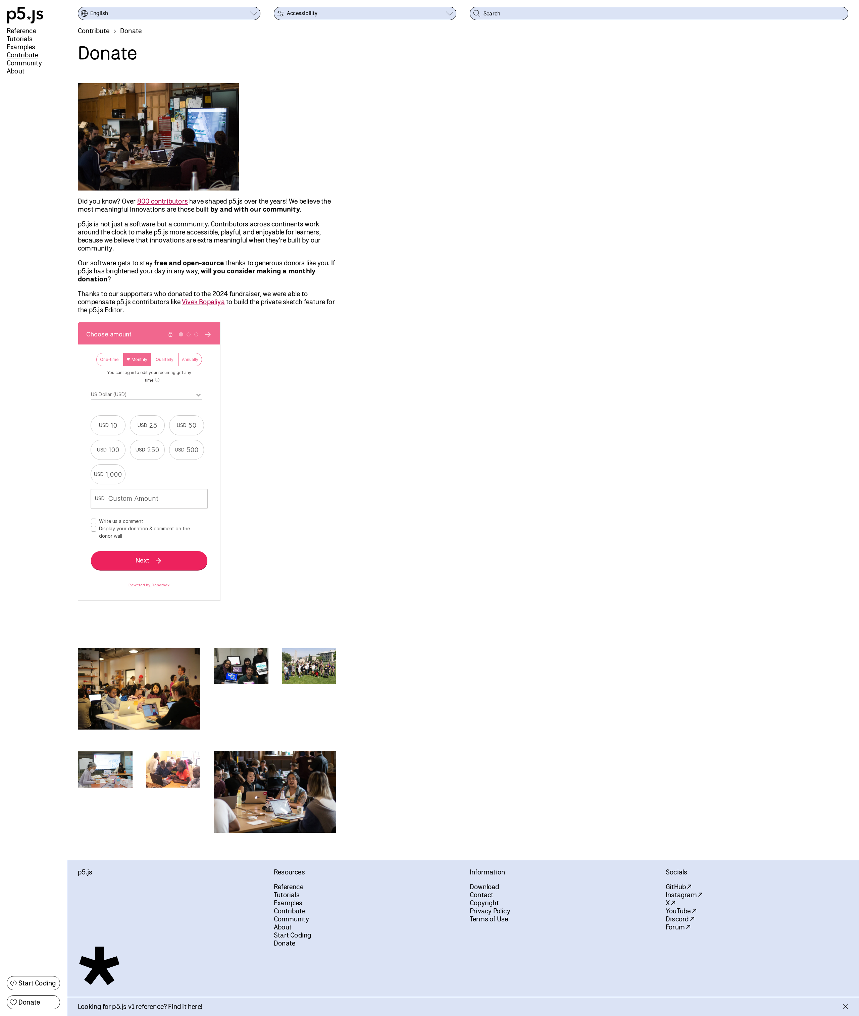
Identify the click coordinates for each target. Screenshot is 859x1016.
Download (484, 887)
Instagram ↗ (684, 895)
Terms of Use (489, 919)
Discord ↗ (680, 919)
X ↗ (670, 903)
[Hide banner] (845, 1007)
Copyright (484, 903)
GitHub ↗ (679, 887)
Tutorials (20, 39)
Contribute (22, 55)
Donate (29, 1002)
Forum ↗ (678, 927)
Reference (21, 31)
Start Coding (37, 983)
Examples (21, 47)
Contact (481, 895)
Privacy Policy (490, 911)
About (15, 71)
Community (24, 63)
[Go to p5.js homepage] (25, 15)
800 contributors (162, 201)
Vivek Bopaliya (203, 302)
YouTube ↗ (681, 911)
